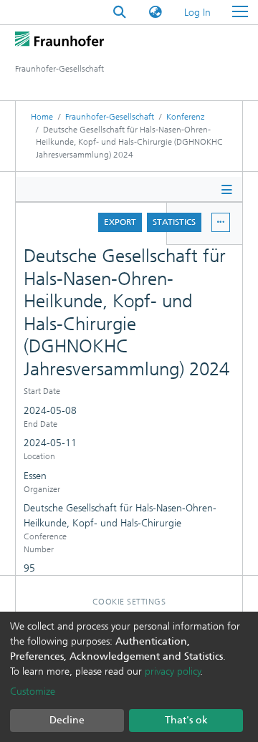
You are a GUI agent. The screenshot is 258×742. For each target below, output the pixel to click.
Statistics (174, 222)
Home (42, 117)
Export (120, 222)
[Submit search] (120, 12)
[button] (155, 12)
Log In (198, 12)
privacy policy (173, 671)
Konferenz (185, 117)
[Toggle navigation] (240, 12)
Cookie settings (129, 602)
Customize (32, 691)
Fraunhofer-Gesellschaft (109, 117)
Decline (67, 720)
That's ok (186, 720)
